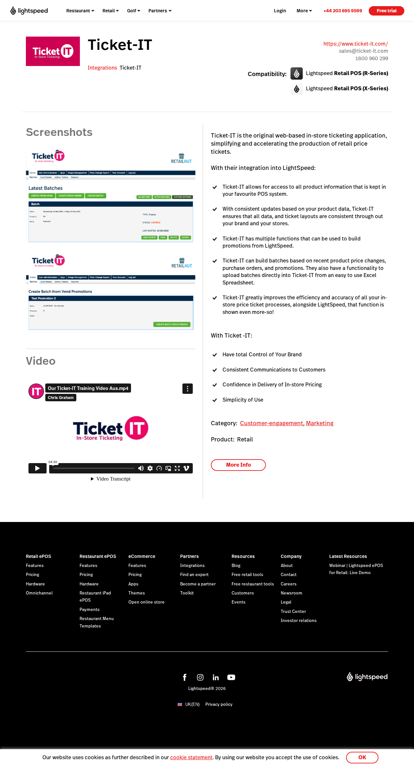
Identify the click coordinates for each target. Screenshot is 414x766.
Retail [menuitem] (109, 10)
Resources (243, 556)
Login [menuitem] (280, 10)
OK (362, 757)
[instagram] (199, 676)
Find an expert (194, 575)
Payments (90, 610)
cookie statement (191, 757)
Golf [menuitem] (131, 10)
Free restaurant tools (253, 584)
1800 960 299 (371, 58)
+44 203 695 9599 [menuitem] (342, 10)
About (287, 566)
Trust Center (293, 612)
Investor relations (299, 621)
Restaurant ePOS (98, 556)
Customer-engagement (271, 423)
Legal (286, 602)
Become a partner (198, 584)
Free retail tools (247, 575)
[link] (342, 10)
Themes (136, 593)
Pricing (32, 575)
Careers (289, 584)
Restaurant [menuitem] (78, 10)
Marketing (319, 423)
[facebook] (183, 676)
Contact (289, 575)
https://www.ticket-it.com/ (355, 44)
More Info (238, 465)
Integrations (102, 68)
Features (35, 566)
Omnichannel (39, 593)
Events (238, 602)
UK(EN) (192, 704)
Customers (243, 593)
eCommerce (141, 556)
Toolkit (187, 593)
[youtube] (230, 676)
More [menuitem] (302, 10)
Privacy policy (219, 704)
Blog (236, 566)
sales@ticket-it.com (363, 51)
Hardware (35, 584)
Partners (189, 556)
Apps (133, 584)
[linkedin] (214, 676)
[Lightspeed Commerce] (29, 10)
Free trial (387, 10)
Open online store (146, 602)
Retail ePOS (38, 556)
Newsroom (291, 593)
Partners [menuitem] (157, 10)
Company (291, 556)
